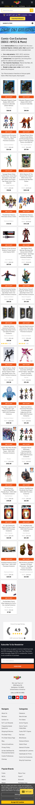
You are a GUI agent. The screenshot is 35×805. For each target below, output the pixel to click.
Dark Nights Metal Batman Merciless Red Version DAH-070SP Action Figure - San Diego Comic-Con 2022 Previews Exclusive (26, 252)
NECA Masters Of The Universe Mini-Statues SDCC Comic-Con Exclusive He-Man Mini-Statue (26, 177)
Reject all (18, 798)
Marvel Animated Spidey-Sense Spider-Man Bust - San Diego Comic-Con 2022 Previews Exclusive (8, 291)
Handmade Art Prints (25, 754)
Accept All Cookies (17, 802)
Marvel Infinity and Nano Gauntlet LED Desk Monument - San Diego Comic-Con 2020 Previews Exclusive (26, 566)
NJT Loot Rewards (7, 723)
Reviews (4, 716)
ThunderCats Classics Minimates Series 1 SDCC (26, 215)
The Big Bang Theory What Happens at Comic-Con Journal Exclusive (8, 603)
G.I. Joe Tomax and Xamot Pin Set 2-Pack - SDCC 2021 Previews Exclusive (9, 528)
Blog (3, 741)
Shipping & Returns (7, 731)
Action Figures (23, 723)
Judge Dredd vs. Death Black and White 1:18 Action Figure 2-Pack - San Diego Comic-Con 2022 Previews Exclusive (8, 371)
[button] (32, 23)
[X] (13, 697)
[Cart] (32, 2)
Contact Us (5, 719)
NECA (3, 776)
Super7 (20, 776)
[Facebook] (10, 697)
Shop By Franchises (25, 760)
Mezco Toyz (21, 773)
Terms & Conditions (7, 744)
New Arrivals (23, 716)
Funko (3, 773)
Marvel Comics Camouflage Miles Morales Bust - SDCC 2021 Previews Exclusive (8, 490)
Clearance (22, 713)
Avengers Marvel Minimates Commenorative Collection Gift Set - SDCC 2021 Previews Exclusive (26, 452)
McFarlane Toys (22, 783)
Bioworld (21, 779)
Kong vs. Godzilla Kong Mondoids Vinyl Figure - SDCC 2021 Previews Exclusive (26, 490)
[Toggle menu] (2, 2)
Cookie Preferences (7, 756)
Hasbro (4, 779)
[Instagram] (21, 697)
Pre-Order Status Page (8, 738)
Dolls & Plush (23, 744)
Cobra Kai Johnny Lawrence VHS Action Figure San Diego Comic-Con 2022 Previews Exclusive (8, 329)
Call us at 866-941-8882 (17, 692)
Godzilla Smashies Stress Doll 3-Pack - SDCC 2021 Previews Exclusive (8, 564)
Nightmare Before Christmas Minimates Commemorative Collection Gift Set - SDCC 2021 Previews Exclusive (26, 411)
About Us (4, 713)
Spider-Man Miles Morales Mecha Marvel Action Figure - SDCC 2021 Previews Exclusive (8, 450)
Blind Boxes (22, 738)
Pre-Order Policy (6, 734)
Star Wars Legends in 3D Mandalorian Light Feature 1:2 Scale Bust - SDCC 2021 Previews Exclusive (9, 410)
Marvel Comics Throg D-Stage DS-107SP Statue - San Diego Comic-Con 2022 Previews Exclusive (26, 291)
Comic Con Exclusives (25, 757)
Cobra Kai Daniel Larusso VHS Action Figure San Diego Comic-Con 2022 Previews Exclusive (26, 328)
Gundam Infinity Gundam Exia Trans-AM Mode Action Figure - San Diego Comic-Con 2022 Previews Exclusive (26, 371)
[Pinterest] (25, 697)
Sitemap (4, 759)
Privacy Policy (6, 747)
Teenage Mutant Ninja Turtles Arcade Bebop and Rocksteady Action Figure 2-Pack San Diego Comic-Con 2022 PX (26, 138)
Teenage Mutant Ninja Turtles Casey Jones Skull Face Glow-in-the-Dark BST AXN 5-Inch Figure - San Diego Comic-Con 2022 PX (8, 178)
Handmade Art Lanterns (26, 750)
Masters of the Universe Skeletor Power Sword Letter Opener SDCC (9, 250)
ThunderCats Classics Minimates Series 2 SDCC (8, 215)
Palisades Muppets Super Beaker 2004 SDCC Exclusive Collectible (26, 102)
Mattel (3, 783)
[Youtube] (17, 697)
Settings (17, 794)
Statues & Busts (24, 741)
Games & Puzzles (24, 747)
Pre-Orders (22, 719)
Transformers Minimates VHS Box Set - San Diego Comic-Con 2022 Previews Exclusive (8, 137)
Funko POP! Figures (25, 731)
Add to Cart (8, 97)
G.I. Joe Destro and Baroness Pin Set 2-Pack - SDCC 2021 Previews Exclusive (26, 528)
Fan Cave (21, 734)
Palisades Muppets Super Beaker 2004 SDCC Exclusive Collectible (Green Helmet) (8, 102)
